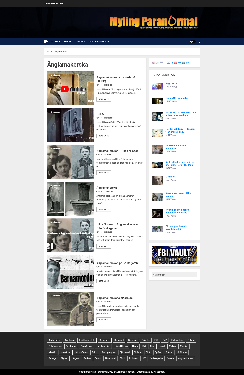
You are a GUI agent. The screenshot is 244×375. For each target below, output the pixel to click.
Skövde (137, 352)
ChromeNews (143, 371)
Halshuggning (103, 346)
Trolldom (133, 358)
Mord (162, 346)
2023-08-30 (110, 85)
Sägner (75, 358)
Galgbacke (71, 346)
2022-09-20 (110, 232)
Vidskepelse (157, 358)
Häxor (135, 346)
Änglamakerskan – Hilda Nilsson (117, 151)
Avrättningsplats (87, 340)
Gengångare (86, 346)
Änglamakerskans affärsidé (114, 298)
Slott (148, 352)
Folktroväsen (55, 346)
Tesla (98, 358)
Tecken (87, 358)
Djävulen (146, 340)
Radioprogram (109, 352)
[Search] (199, 41)
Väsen (170, 358)
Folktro (191, 340)
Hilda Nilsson (121, 346)
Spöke (158, 352)
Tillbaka (55, 41)
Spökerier (182, 352)
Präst (94, 352)
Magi (152, 346)
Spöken (169, 352)
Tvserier (80, 41)
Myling (172, 346)
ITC (144, 346)
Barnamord (104, 340)
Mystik (52, 352)
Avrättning (70, 340)
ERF (156, 340)
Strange (52, 358)
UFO (144, 358)
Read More (104, 99)
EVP (165, 340)
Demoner (132, 340)
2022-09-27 (110, 191)
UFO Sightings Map (99, 41)
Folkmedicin (177, 340)
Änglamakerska (106, 187)
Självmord (125, 352)
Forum (67, 41)
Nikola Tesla (81, 352)
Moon (100, 85)
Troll (122, 358)
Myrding (184, 346)
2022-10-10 (110, 155)
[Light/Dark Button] (193, 41)
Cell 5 (100, 114)
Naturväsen (65, 352)
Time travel (110, 358)
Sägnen (64, 358)
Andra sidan (54, 340)
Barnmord (119, 340)
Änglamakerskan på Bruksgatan (117, 263)
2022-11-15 (110, 118)
